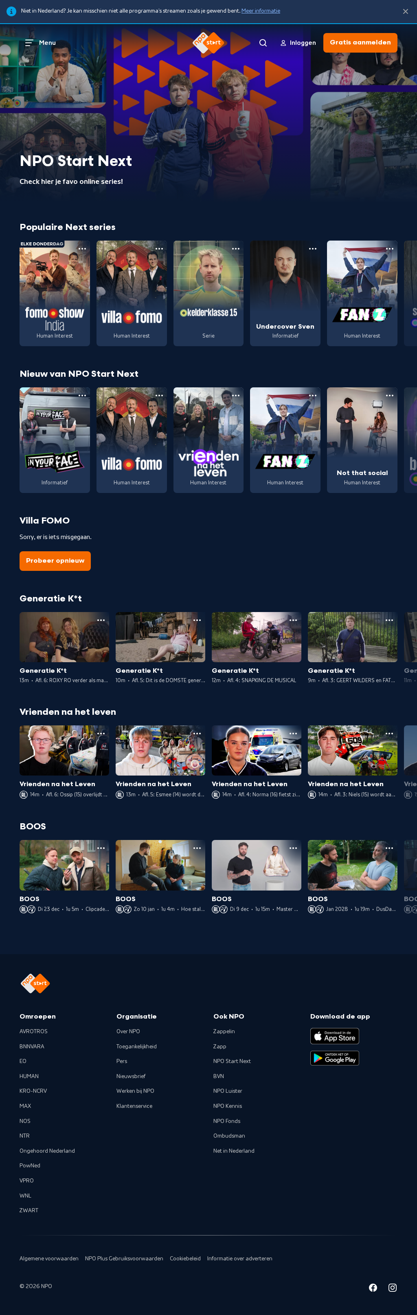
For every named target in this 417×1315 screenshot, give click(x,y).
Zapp (219, 1047)
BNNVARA (32, 1047)
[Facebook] (373, 1289)
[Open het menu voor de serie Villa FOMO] (159, 249)
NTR (25, 1136)
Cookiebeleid (185, 1259)
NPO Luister (227, 1091)
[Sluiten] (405, 12)
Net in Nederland (234, 1151)
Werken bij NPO (135, 1091)
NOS (25, 1121)
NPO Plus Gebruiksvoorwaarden (124, 1259)
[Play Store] (334, 1058)
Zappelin (224, 1031)
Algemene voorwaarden (49, 1259)
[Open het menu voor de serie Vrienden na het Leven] (236, 395)
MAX (25, 1106)
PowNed (30, 1166)
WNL (25, 1196)
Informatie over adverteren (239, 1259)
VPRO (27, 1181)
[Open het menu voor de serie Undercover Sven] (312, 249)
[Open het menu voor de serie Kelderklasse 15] (236, 249)
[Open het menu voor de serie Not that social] (389, 395)
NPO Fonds (226, 1121)
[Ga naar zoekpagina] (263, 43)
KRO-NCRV (33, 1091)
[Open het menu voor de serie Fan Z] (389, 249)
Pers (121, 1061)
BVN (218, 1076)
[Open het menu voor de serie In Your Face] (82, 395)
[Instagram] (392, 1289)
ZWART (29, 1210)
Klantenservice (134, 1106)
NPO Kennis (227, 1106)
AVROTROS (34, 1031)
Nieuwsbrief (130, 1076)
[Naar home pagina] (208, 42)
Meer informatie (260, 11)
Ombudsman (229, 1136)
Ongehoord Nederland (47, 1151)
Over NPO (128, 1031)
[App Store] (334, 1036)
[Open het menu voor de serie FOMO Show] (82, 249)
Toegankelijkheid (136, 1047)
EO (23, 1061)
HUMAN (29, 1076)
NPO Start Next (232, 1061)
